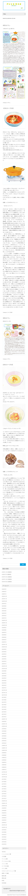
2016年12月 (4, 800)
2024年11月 (4, 622)
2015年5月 (4, 839)
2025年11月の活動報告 (7, 579)
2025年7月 (4, 603)
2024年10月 (4, 625)
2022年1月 (4, 687)
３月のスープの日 (8, 108)
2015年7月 (4, 834)
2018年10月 (4, 750)
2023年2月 (4, 661)
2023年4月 (4, 656)
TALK (3, 851)
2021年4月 (4, 709)
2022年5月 (4, 678)
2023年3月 (4, 658)
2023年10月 (4, 646)
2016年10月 (4, 805)
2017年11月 (4, 774)
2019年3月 (4, 740)
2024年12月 (4, 620)
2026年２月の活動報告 (7, 572)
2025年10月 (4, 601)
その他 (3, 856)
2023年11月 (4, 644)
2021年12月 (4, 690)
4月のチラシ (6, 25)
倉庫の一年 (4, 873)
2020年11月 (4, 719)
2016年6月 (4, 815)
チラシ (8, 102)
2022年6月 (4, 675)
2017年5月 (4, 788)
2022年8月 (4, 670)
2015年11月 (4, 827)
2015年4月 (4, 841)
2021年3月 (4, 711)
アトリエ (4, 858)
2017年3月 (4, 793)
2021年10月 (4, 694)
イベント (4, 863)
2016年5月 (4, 817)
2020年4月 (4, 721)
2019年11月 (4, 723)
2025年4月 (4, 610)
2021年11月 (4, 692)
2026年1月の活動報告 (6, 574)
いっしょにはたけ (6, 854)
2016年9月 (4, 808)
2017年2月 (4, 796)
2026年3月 (4, 589)
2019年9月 (4, 728)
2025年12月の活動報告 (7, 576)
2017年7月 (4, 783)
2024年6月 (4, 634)
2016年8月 (4, 810)
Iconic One (9, 894)
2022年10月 (4, 668)
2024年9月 (4, 627)
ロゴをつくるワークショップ (8, 870)
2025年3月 (4, 613)
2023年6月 (4, 651)
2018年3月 (4, 767)
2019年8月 (4, 731)
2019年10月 (4, 726)
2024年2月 (4, 639)
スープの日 (9, 312)
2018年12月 (4, 745)
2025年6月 (4, 605)
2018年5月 (4, 762)
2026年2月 (4, 591)
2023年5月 (4, 654)
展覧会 (3, 878)
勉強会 (3, 875)
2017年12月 (4, 772)
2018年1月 (4, 769)
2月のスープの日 (8, 364)
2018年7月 (4, 757)
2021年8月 (4, 699)
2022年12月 (4, 666)
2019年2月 (4, 743)
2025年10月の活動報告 (7, 581)
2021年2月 (4, 714)
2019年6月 (4, 735)
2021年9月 (4, 697)
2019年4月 (4, 738)
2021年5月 (4, 707)
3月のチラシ (6, 318)
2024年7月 (4, 632)
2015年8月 (4, 832)
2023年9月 (4, 649)
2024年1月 (4, 642)
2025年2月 (4, 615)
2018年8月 (4, 755)
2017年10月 (4, 776)
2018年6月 (4, 759)
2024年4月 (4, 637)
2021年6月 (4, 704)
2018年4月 (4, 764)
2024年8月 (4, 629)
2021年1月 (4, 716)
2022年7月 (4, 673)
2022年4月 (4, 680)
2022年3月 (4, 682)
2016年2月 (4, 822)
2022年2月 (4, 685)
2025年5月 (4, 608)
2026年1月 (4, 593)
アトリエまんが (5, 861)
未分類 (3, 882)
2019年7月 (4, 733)
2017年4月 (4, 791)
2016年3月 (4, 820)
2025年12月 (4, 596)
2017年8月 (4, 781)
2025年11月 (4, 598)
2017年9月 (4, 779)
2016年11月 (4, 803)
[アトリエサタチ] (14, 9)
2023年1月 (4, 663)
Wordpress (23, 894)
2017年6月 (4, 786)
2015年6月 (4, 836)
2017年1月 (4, 798)
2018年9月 (4, 752)
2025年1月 (4, 618)
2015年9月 (4, 829)
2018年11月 (4, 747)
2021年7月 (4, 702)
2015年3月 (4, 844)
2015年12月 (4, 824)
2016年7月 (4, 812)
